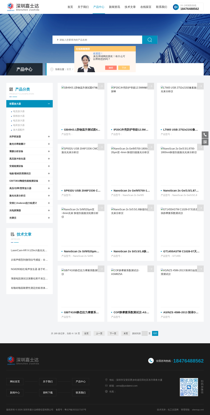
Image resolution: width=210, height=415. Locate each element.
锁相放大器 (19, 116)
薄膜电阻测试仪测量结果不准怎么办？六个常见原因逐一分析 (29, 278)
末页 (126, 333)
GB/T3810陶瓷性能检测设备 (23, 180)
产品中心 (98, 6)
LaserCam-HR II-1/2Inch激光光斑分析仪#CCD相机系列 (29, 250)
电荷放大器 (19, 125)
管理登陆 (185, 409)
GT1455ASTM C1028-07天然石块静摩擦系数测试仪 (181, 251)
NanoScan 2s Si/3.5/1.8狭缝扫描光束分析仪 (132, 251)
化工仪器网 (173, 409)
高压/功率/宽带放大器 (20, 188)
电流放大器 (19, 111)
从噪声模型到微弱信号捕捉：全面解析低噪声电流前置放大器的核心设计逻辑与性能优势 (29, 259)
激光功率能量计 (17, 144)
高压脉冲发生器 (17, 158)
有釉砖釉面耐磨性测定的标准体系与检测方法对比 (29, 288)
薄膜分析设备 (16, 151)
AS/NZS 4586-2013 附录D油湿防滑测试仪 (181, 312)
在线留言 (145, 6)
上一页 (99, 333)
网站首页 (15, 381)
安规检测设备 (16, 166)
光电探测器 (15, 210)
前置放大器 (15, 103)
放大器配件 (19, 129)
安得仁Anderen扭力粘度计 (23, 203)
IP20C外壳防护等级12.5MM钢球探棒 (132, 129)
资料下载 (48, 392)
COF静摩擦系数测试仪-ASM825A (132, 312)
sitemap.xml (198, 409)
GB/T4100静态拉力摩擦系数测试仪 (82, 312)
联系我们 (161, 6)
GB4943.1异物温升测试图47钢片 (82, 129)
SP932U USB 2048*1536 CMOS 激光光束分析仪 (82, 190)
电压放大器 (19, 120)
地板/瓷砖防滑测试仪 (20, 173)
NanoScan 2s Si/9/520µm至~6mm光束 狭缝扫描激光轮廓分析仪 (82, 251)
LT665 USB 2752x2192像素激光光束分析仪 (181, 129)
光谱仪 (12, 217)
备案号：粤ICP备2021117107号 (71, 409)
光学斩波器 (15, 136)
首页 (70, 6)
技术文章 (130, 6)
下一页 (113, 333)
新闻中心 (15, 392)
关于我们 (83, 6)
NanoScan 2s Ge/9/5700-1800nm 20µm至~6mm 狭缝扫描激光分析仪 (132, 190)
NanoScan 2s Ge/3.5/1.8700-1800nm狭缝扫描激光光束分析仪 (181, 190)
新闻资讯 (114, 6)
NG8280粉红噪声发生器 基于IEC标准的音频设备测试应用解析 (29, 269)
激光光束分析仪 (17, 195)
